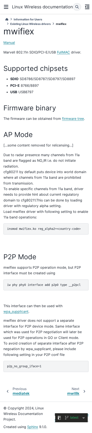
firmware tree (73, 118)
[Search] (77, 7)
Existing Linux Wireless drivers (30, 24)
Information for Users (28, 19)
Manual (9, 42)
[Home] (7, 19)
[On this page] (87, 7)
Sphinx (32, 427)
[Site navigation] (6, 7)
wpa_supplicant (15, 311)
